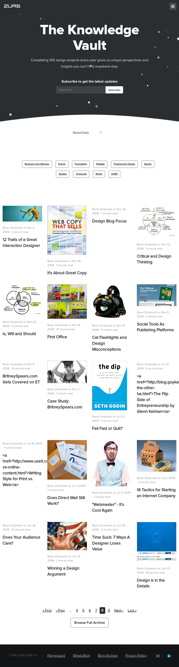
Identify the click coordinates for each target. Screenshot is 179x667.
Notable (100, 164)
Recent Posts (81, 132)
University (81, 174)
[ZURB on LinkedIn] (169, 655)
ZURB (114, 174)
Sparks (148, 164)
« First (47, 610)
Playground (56, 655)
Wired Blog (81, 655)
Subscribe (114, 90)
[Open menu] (172, 6)
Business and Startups (37, 164)
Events (62, 164)
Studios (63, 174)
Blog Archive (108, 655)
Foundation (81, 164)
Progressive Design (124, 164)
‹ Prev (60, 610)
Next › (118, 610)
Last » (132, 610)
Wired (99, 174)
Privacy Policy (136, 655)
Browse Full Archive (89, 622)
